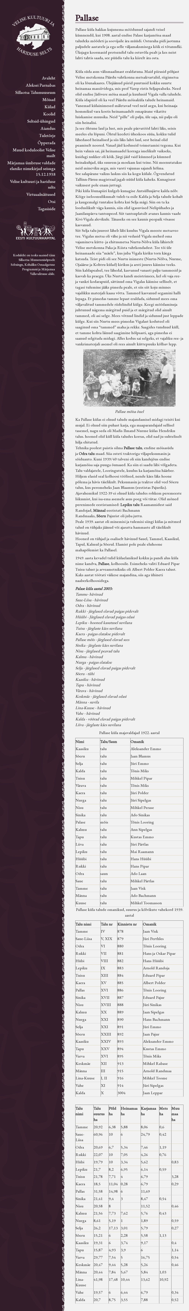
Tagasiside (46, 208)
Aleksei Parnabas (40, 85)
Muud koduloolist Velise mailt (34, 152)
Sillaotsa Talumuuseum (35, 92)
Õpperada (46, 142)
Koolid (49, 114)
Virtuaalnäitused (40, 194)
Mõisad (48, 99)
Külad (49, 107)
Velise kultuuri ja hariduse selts (32, 184)
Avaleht (48, 78)
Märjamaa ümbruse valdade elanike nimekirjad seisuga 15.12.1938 (31, 168)
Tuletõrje (47, 135)
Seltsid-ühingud (41, 121)
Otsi (51, 201)
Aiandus (48, 128)
